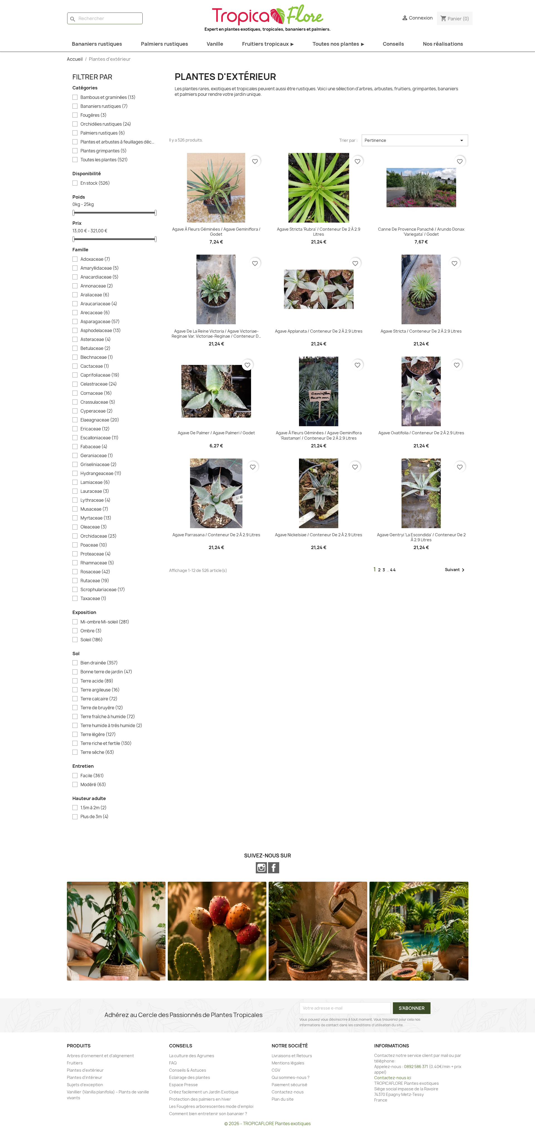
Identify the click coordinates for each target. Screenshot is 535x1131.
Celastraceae (99, 384)
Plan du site (283, 1099)
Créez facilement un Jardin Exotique (204, 1092)
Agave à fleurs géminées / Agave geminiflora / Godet (216, 232)
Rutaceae (95, 581)
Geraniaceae (97, 456)
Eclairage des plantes (189, 1077)
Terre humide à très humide (111, 725)
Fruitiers (75, 1063)
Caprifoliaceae (100, 375)
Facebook (273, 867)
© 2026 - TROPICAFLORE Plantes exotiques (267, 1124)
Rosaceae (95, 572)
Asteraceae (96, 339)
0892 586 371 (416, 1066)
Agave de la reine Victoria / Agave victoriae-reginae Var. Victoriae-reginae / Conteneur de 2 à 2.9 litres (216, 334)
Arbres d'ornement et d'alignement (100, 1055)
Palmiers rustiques (164, 43)
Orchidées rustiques (106, 124)
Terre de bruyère (102, 708)
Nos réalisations (443, 43)
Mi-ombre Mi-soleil (105, 622)
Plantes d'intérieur (84, 1077)
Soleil (92, 640)
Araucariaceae (99, 304)
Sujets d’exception (85, 1084)
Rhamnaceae (97, 563)
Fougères (94, 115)
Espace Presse (183, 1084)
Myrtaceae (96, 518)
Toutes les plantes (104, 160)
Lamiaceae (95, 482)
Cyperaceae (97, 411)
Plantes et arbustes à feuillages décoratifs (118, 142)
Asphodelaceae (101, 330)
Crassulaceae (98, 402)
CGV (276, 1070)
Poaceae (94, 545)
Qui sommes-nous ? (291, 1077)
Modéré (93, 785)
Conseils (393, 43)
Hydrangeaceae (101, 473)
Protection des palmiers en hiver (200, 1099)
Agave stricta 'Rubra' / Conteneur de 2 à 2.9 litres (318, 232)
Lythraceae (96, 500)
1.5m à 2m (94, 808)
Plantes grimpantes (104, 151)
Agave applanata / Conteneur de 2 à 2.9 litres (319, 331)
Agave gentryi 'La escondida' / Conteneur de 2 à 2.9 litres (421, 537)
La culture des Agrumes (191, 1055)
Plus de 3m (95, 817)
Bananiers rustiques (97, 43)
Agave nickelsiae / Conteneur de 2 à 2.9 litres (318, 534)
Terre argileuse (100, 690)
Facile (92, 776)
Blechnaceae (97, 357)
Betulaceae (96, 348)
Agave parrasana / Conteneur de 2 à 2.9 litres (216, 534)
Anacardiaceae (100, 277)
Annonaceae (97, 286)
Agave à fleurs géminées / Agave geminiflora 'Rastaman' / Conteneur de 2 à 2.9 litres (319, 435)
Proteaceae (96, 554)
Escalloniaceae (100, 438)
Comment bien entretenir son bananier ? (208, 1113)
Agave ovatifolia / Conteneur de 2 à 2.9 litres (421, 432)
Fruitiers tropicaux (268, 43)
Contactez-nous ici (392, 1077)
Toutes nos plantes (338, 43)
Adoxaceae (95, 259)
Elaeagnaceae (100, 420)
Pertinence (415, 140)
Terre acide (97, 681)
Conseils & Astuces (187, 1070)
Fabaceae (94, 447)
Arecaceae (95, 313)
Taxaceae (93, 598)
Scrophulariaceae (103, 590)
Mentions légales (288, 1063)
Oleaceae (94, 527)
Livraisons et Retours (292, 1055)
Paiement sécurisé (289, 1084)
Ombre (91, 631)
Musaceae (94, 509)
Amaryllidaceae (100, 268)
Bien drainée (99, 663)
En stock (95, 183)
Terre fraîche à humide (108, 717)
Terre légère (98, 734)
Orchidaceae (99, 536)
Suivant (455, 570)
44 (393, 569)
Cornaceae (96, 393)
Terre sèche (97, 752)
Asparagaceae (100, 322)
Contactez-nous (288, 1092)
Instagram (261, 867)
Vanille (215, 43)
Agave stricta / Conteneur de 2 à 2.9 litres (421, 331)
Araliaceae (95, 295)
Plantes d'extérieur (85, 1070)
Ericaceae (95, 429)
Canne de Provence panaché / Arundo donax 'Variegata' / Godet (421, 232)
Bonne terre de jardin (106, 672)
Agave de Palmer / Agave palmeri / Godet (216, 432)
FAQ (173, 1063)
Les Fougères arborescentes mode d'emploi (211, 1106)
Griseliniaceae (99, 464)
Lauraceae (95, 491)
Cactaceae (95, 366)
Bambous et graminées (108, 97)
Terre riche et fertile (106, 743)
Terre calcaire (99, 699)
